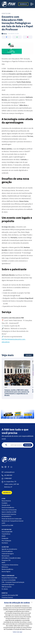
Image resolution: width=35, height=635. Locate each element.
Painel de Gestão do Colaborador (12, 519)
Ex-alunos (5, 589)
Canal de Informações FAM (10, 595)
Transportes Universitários (10, 565)
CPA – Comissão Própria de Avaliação (13, 582)
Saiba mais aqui (17, 632)
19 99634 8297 (8, 478)
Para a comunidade (8, 575)
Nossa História (6, 501)
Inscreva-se (23, 4)
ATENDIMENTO (6, 516)
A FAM (3, 498)
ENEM (3, 536)
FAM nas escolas (6, 587)
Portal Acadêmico (7, 551)
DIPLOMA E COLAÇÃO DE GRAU (11, 558)
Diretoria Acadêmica (8, 507)
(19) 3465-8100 (8, 475)
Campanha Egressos (8, 584)
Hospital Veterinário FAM (9, 578)
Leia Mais (29, 355)
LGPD (3, 523)
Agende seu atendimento (9, 549)
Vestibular (5, 543)
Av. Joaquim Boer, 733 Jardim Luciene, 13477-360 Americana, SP (11, 484)
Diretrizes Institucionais (9, 510)
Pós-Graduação (6, 540)
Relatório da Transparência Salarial (12, 521)
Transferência (6, 534)
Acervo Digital (6, 571)
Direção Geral (6, 505)
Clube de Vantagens (8, 553)
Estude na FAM (6, 529)
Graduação (5, 538)
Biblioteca (5, 567)
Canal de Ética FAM (7, 525)
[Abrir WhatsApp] (30, 630)
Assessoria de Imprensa (9, 514)
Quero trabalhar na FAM (9, 512)
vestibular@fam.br (9, 472)
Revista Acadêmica (7, 569)
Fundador (4, 503)
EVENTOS (5, 593)
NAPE (3, 562)
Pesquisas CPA (6, 560)
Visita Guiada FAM (7, 532)
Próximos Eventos (7, 597)
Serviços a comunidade (9, 580)
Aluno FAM (5, 547)
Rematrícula (5, 556)
